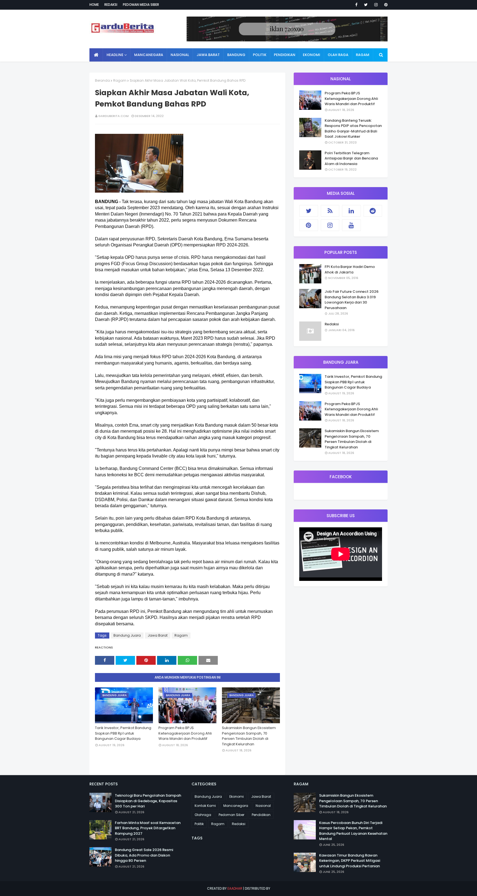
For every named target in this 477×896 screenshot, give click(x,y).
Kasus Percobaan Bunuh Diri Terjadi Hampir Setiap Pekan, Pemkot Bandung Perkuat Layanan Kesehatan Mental (353, 831)
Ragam (119, 80)
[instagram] (376, 4)
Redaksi (110, 4)
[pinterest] (385, 4)
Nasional (263, 805)
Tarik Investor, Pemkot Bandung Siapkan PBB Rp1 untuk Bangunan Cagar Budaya (123, 733)
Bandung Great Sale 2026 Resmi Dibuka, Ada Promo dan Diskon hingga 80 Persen (144, 855)
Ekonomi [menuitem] (311, 54)
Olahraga (203, 814)
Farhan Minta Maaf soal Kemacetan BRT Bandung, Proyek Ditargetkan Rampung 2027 (148, 828)
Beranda (102, 80)
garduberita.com (113, 116)
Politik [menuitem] (259, 54)
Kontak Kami (205, 805)
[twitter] (366, 4)
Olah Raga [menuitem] (338, 54)
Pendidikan (261, 814)
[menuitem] (96, 55)
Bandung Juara (127, 635)
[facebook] (356, 4)
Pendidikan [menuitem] (284, 54)
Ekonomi (236, 796)
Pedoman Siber (231, 814)
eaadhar (234, 888)
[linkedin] (351, 211)
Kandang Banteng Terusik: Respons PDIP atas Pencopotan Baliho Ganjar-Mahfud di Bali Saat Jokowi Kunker (353, 128)
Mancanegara (235, 805)
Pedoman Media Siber (141, 4)
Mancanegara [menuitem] (148, 54)
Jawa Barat (158, 635)
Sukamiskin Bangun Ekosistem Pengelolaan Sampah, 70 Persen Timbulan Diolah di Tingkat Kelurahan (249, 736)
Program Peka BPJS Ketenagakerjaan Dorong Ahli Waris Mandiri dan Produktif (185, 733)
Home (94, 4)
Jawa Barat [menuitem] (208, 54)
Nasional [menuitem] (180, 54)
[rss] (330, 211)
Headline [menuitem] (115, 54)
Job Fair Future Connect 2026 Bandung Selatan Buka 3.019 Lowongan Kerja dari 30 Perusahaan (351, 299)
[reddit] (373, 211)
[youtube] (351, 225)
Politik (199, 823)
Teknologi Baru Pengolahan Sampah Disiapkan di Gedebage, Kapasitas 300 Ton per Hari (148, 801)
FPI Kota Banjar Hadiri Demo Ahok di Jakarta (350, 269)
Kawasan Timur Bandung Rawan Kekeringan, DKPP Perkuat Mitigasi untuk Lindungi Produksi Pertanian (349, 861)
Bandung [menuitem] (236, 54)
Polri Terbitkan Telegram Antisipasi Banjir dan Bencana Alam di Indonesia (351, 158)
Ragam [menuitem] (362, 54)
